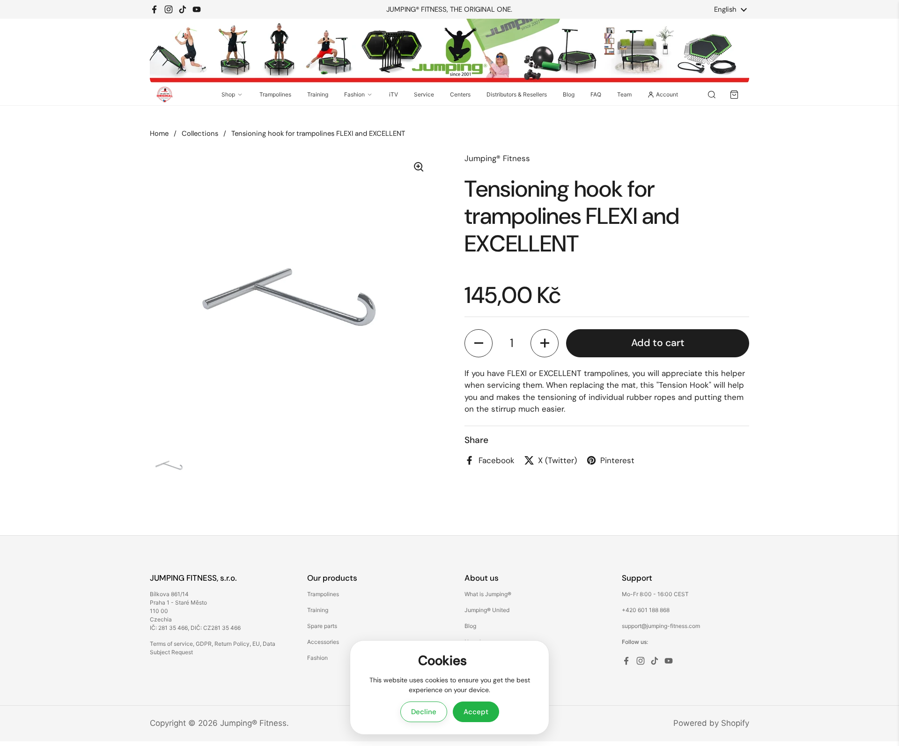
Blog (569, 94)
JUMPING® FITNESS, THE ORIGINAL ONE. (449, 9)
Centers (460, 94)
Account (667, 94)
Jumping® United (486, 609)
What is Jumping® (487, 594)
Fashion (354, 94)
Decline (423, 711)
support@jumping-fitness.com (661, 625)
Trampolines (275, 94)
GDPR (204, 643)
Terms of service (171, 643)
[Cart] (734, 94)
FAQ (595, 94)
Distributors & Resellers (516, 94)
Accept (476, 711)
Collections (200, 133)
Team (624, 94)
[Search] (711, 94)
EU (256, 643)
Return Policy (232, 643)
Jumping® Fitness (253, 723)
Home (159, 133)
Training (317, 94)
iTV (393, 94)
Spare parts (322, 625)
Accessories (323, 641)
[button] (478, 343)
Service (424, 94)
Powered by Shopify (711, 723)
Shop (228, 94)
